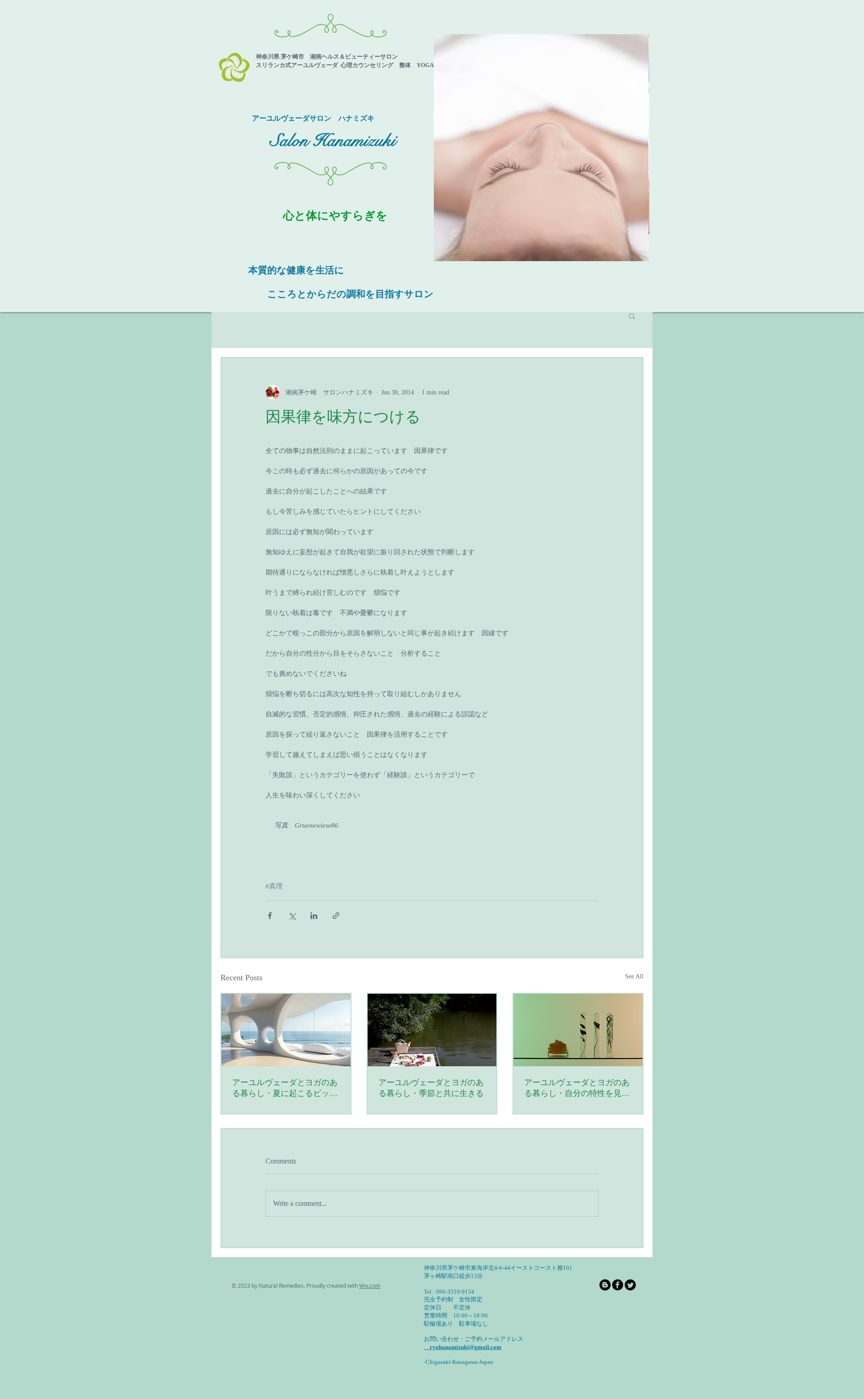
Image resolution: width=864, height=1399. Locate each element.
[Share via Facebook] (270, 915)
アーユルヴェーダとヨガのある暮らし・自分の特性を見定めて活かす (577, 1088)
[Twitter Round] (630, 1284)
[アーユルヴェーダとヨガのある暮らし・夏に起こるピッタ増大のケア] (286, 1030)
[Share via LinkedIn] (314, 915)
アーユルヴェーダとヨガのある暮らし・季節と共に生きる (431, 1088)
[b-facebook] (617, 1284)
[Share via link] (336, 915)
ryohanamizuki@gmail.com (462, 1347)
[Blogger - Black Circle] (605, 1284)
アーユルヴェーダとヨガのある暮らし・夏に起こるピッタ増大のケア (285, 1088)
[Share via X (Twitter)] (292, 915)
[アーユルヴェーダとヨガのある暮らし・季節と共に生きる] (432, 1030)
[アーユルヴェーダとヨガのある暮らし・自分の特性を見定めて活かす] (578, 1030)
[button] (542, 147)
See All (634, 976)
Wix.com (369, 1285)
